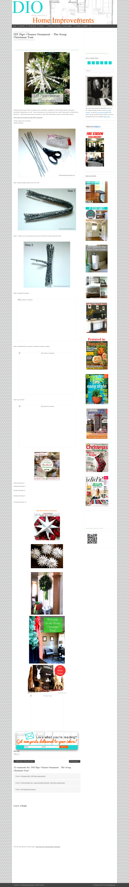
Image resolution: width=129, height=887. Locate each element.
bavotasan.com (111, 885)
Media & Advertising (54, 26)
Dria (16, 39)
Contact (78, 26)
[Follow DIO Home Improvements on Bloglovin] (93, 127)
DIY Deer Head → (74, 761)
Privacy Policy (67, 26)
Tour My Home (32, 26)
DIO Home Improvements (28, 885)
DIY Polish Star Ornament (28, 789)
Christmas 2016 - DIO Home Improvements (33, 776)
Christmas (16, 32)
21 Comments (31, 39)
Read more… (107, 116)
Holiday (21, 32)
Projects (41, 26)
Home (14, 26)
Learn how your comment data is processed (48, 846)
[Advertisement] (47, 46)
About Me (22, 26)
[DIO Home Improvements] (64, 12)
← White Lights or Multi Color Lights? (24, 761)
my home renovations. (103, 112)
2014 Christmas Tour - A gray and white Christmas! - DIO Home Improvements (43, 783)
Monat (85, 26)
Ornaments (27, 32)
